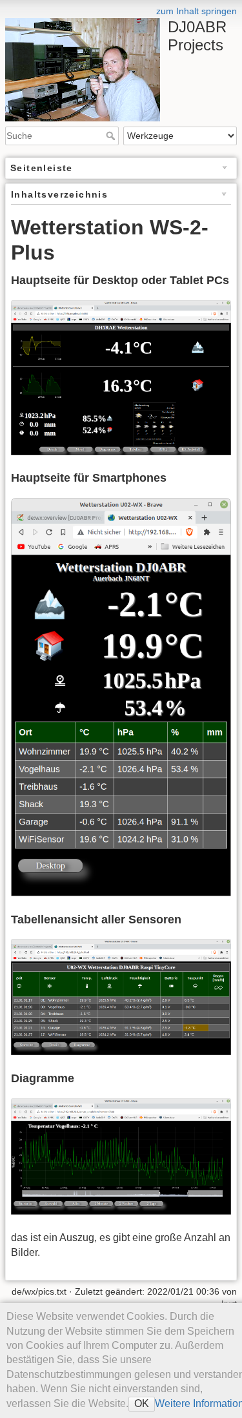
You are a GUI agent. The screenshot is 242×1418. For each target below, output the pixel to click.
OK (141, 1403)
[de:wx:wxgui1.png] (121, 376)
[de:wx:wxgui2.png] (121, 996)
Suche (112, 135)
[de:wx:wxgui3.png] (121, 1155)
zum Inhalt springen (196, 11)
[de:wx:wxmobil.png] (121, 696)
